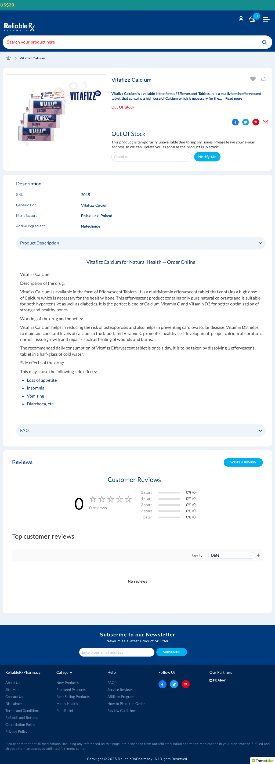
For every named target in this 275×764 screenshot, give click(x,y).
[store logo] (19, 23)
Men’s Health (67, 703)
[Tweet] (245, 122)
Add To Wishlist (253, 79)
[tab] (141, 243)
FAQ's (112, 682)
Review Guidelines (121, 710)
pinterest (186, 684)
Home (8, 58)
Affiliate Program (120, 696)
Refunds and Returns (21, 717)
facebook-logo (162, 684)
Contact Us (14, 696)
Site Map (12, 689)
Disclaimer (13, 703)
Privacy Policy (16, 731)
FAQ (24, 431)
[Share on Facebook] (235, 122)
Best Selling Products (73, 696)
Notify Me (207, 156)
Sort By (197, 556)
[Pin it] (255, 122)
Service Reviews (120, 689)
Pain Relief (64, 710)
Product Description (39, 243)
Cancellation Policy (20, 724)
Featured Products (71, 689)
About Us (12, 682)
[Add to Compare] (263, 79)
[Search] (264, 42)
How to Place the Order (126, 703)
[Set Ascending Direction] (258, 555)
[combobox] (137, 42)
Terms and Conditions (22, 710)
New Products (67, 682)
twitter (174, 684)
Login (241, 20)
